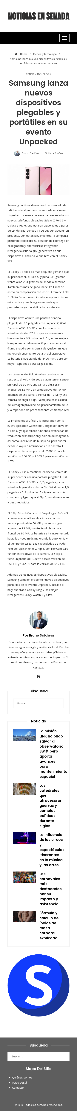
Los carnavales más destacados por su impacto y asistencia (50, 889)
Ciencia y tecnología (38, 74)
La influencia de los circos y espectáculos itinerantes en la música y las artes (51, 850)
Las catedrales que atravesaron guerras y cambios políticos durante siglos (50, 805)
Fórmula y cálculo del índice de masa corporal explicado (49, 925)
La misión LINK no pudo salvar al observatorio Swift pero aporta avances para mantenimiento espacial (53, 754)
